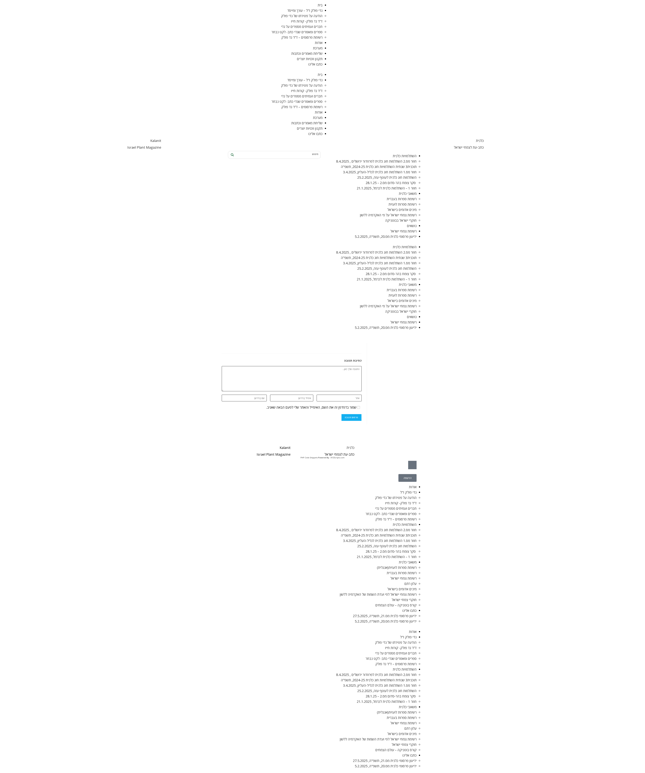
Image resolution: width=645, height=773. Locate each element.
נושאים (412, 226)
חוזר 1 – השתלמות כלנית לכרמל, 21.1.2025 (387, 188)
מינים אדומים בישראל (402, 209)
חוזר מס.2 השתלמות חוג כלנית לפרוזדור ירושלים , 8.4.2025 (376, 161)
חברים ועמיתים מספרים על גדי (301, 26)
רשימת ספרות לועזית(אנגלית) (397, 567)
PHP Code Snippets (309, 457)
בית (320, 5)
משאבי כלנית (408, 193)
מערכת (317, 48)
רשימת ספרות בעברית (402, 199)
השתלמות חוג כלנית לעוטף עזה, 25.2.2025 (387, 177)
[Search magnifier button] (231, 154)
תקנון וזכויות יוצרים (309, 59)
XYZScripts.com (338, 457)
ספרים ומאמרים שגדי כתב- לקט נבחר (296, 32)
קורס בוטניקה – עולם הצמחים (396, 605)
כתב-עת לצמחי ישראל (469, 147)
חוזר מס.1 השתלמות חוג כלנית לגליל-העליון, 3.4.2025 (380, 172)
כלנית (480, 140)
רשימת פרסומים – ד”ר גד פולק (301, 37)
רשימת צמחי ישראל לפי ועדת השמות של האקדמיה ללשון (378, 594)
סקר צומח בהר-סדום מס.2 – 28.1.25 (391, 183)
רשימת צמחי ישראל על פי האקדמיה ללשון (388, 215)
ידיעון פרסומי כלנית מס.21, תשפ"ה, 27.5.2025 (385, 616)
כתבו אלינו (315, 64)
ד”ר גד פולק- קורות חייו (306, 21)
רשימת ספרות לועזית (403, 204)
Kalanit (155, 140)
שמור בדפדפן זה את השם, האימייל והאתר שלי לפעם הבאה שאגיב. (311, 407)
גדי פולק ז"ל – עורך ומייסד (304, 10)
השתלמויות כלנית (405, 156)
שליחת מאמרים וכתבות (306, 53)
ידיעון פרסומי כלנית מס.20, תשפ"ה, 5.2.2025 (386, 236)
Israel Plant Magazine (144, 147)
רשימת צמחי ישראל (403, 231)
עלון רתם (410, 583)
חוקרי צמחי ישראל (404, 600)
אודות (318, 42)
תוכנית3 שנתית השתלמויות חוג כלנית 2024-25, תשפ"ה (379, 166)
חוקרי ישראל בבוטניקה (401, 220)
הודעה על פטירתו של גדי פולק (301, 16)
